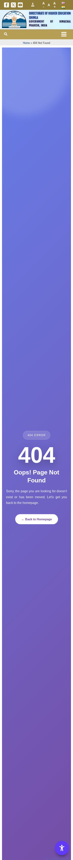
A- (43, 5)
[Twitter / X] (13, 4)
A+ (54, 5)
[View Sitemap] (33, 4)
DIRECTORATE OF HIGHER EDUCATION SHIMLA (50, 15)
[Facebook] (6, 4)
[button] (6, 34)
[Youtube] (20, 4)
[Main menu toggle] (64, 34)
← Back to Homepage (36, 519)
